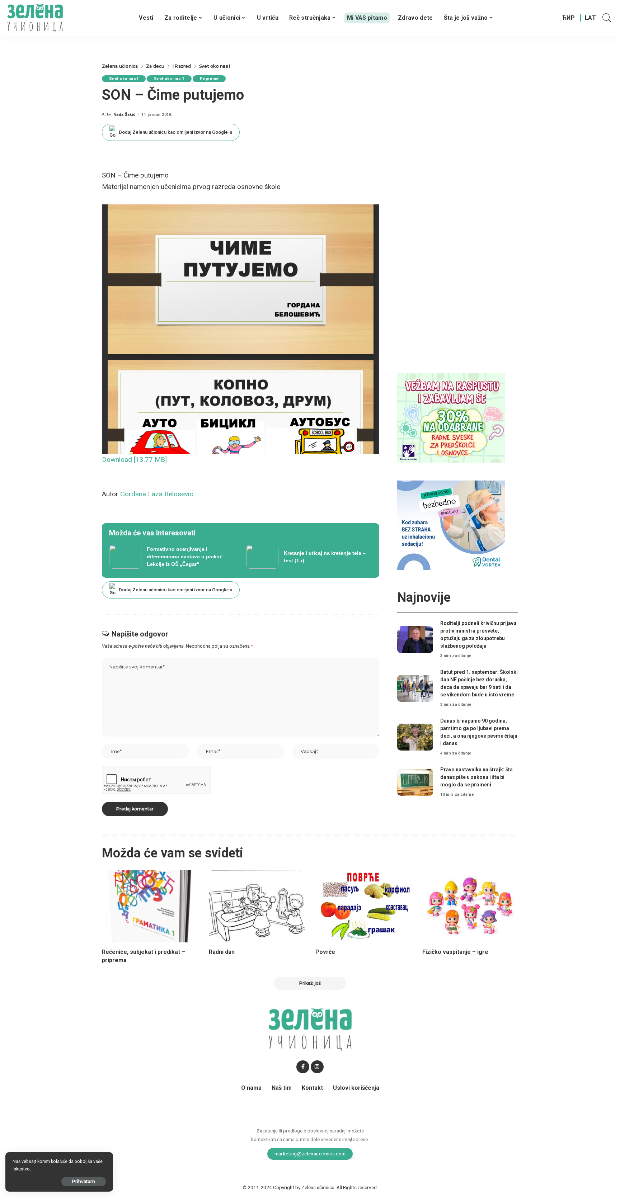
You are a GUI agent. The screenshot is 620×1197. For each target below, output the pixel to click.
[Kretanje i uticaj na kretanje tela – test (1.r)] (309, 557)
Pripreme (209, 78)
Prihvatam (83, 1181)
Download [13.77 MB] (134, 459)
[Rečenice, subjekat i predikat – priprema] (150, 906)
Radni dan (222, 951)
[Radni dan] (257, 906)
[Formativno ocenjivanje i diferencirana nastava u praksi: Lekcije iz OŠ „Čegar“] (172, 557)
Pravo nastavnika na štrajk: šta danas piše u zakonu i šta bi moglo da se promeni (476, 777)
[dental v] (451, 524)
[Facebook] (302, 1066)
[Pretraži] (607, 18)
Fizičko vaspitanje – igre (455, 951)
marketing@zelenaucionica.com (310, 1153)
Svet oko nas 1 (169, 78)
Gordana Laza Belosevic (156, 494)
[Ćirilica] (568, 18)
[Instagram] (317, 1066)
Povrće (325, 951)
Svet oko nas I (123, 78)
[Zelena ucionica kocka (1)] (451, 417)
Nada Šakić (124, 115)
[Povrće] (363, 906)
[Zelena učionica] (35, 18)
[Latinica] (590, 18)
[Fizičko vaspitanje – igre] (470, 906)
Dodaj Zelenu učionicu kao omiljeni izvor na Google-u (175, 132)
